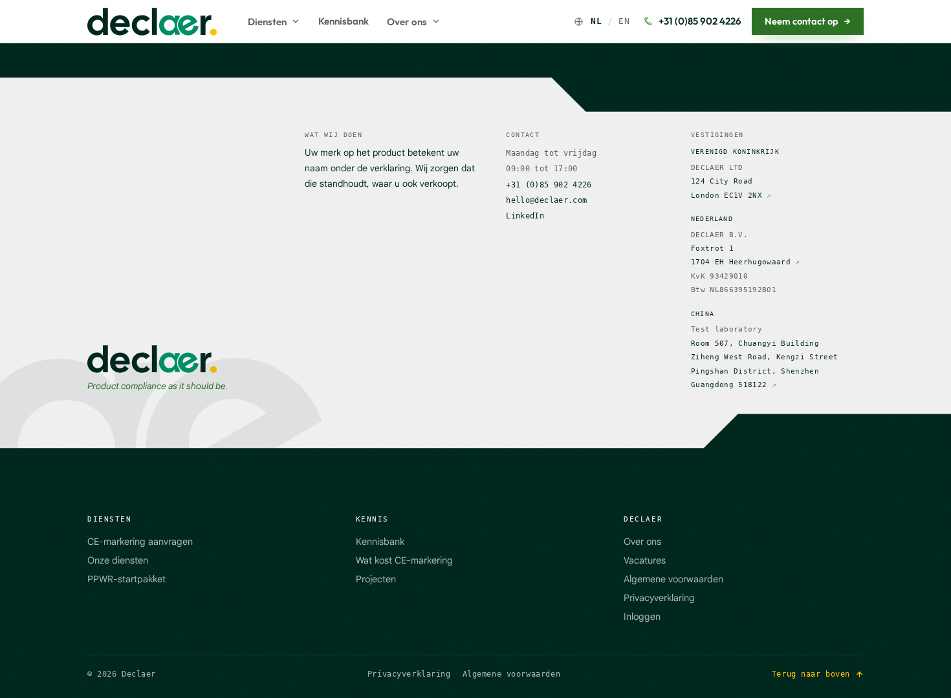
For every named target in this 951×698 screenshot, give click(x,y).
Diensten (267, 22)
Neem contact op (808, 21)
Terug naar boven (811, 674)
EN (623, 21)
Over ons (407, 22)
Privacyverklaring (659, 598)
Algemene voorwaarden (673, 579)
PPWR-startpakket (126, 579)
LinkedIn (525, 215)
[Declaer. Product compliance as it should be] (152, 21)
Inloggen (642, 616)
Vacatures (645, 560)
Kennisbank (343, 21)
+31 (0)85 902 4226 (700, 21)
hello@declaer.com (546, 200)
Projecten (376, 579)
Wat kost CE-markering (404, 560)
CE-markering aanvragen (140, 541)
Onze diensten (117, 560)
